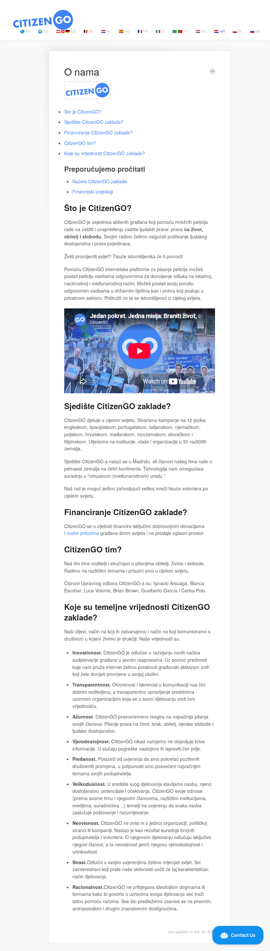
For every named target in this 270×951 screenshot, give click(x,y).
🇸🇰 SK (255, 31)
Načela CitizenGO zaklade (99, 181)
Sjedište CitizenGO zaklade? (93, 122)
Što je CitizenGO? (82, 111)
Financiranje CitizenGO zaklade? (98, 132)
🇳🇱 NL (106, 31)
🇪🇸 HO (124, 31)
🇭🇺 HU (201, 31)
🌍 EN (43, 31)
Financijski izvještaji (92, 191)
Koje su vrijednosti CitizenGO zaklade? (104, 153)
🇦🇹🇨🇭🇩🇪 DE (66, 31)
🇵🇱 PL (237, 31)
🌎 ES (25, 31)
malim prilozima (83, 533)
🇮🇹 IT (160, 31)
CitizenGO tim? (80, 143)
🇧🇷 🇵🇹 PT (180, 31)
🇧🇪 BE (88, 31)
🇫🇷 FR (143, 31)
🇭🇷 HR (219, 31)
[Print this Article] (212, 72)
